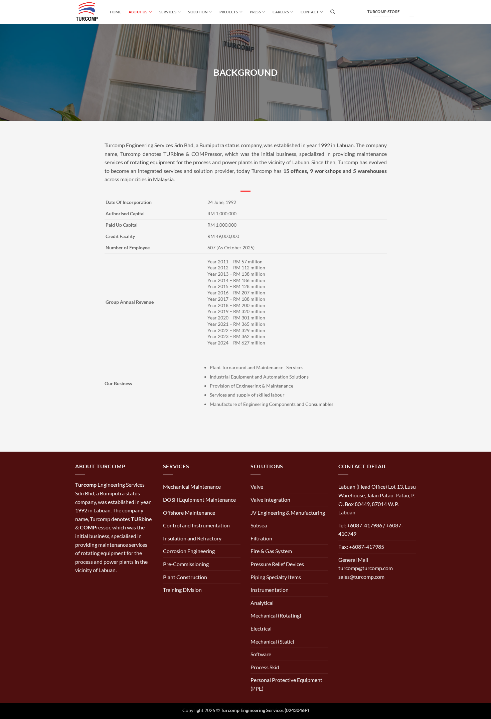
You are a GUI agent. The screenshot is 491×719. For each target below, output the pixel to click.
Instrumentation (270, 589)
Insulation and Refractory (192, 538)
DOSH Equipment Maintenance (199, 499)
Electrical (261, 628)
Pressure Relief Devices (277, 564)
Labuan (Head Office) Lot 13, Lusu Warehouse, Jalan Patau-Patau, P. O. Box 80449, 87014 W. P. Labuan (377, 499)
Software (261, 654)
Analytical (262, 603)
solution (197, 12)
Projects (228, 12)
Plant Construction (185, 577)
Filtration (261, 538)
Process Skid (265, 667)
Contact (310, 12)
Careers (281, 12)
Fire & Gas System (271, 551)
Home (115, 12)
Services (167, 12)
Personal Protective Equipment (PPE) (286, 684)
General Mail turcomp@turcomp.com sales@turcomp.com (365, 568)
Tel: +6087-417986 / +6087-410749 (370, 529)
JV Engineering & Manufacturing (288, 512)
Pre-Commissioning (186, 564)
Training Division (182, 589)
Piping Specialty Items (276, 577)
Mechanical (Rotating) (276, 615)
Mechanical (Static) (272, 641)
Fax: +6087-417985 (361, 546)
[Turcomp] (87, 12)
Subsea (259, 525)
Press (255, 12)
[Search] (332, 12)
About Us (138, 12)
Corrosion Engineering (189, 551)
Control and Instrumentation (196, 525)
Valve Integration (270, 499)
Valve (257, 486)
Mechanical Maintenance (192, 486)
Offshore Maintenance (189, 512)
